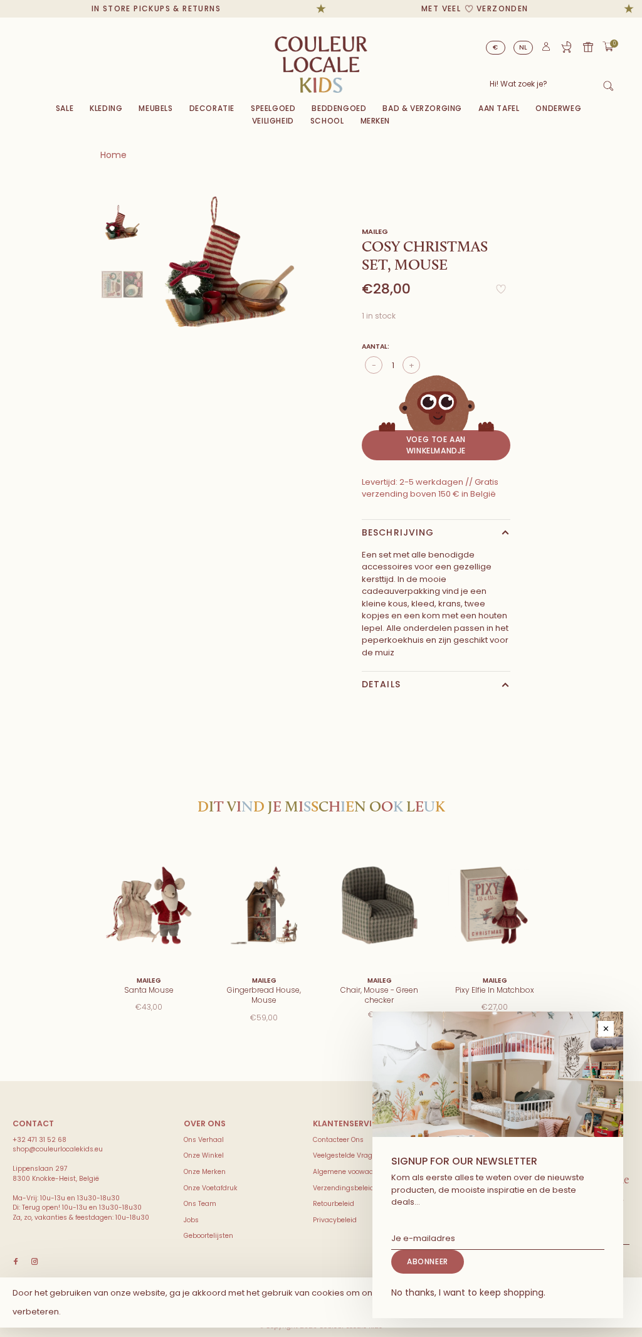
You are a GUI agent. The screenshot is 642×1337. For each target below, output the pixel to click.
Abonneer (427, 1261)
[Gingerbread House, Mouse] (264, 905)
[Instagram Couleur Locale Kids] (34, 1262)
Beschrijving (398, 532)
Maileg (375, 231)
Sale (64, 108)
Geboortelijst (566, 47)
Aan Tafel (498, 108)
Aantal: (375, 346)
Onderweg (558, 108)
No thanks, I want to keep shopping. (468, 1292)
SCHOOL (327, 120)
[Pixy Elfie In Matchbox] (494, 905)
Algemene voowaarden (351, 1171)
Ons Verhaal (204, 1139)
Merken (375, 120)
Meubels (155, 108)
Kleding (106, 108)
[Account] (546, 49)
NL (523, 47)
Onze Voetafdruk (211, 1188)
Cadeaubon (588, 47)
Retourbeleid (333, 1203)
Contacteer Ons (338, 1139)
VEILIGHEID (273, 120)
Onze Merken (205, 1171)
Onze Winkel (204, 1155)
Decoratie (211, 108)
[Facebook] (16, 1262)
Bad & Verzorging (422, 108)
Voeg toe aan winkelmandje (436, 445)
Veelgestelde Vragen (347, 1155)
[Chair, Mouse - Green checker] (379, 905)
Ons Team (200, 1203)
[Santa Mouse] (148, 905)
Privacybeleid (335, 1220)
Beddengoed (339, 108)
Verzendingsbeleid (343, 1188)
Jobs (191, 1220)
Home (113, 155)
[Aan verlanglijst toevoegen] (501, 293)
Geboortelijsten (208, 1235)
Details (381, 684)
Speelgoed (273, 108)
